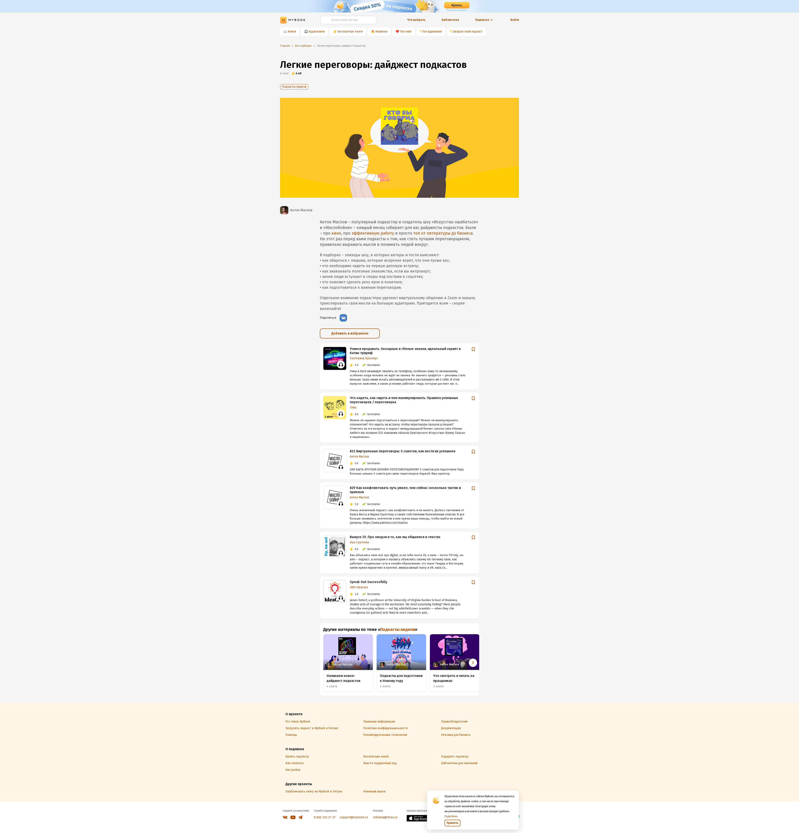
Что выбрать (416, 20)
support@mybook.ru (354, 817)
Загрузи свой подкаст (468, 31)
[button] (473, 663)
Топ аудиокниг (432, 31)
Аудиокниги (317, 31)
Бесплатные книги (350, 31)
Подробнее (451, 816)
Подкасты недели (294, 86)
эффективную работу (372, 233)
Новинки (381, 31)
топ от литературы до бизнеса (443, 233)
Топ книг (406, 31)
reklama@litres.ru (385, 817)
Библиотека (450, 20)
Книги (292, 31)
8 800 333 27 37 (325, 817)
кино (336, 233)
